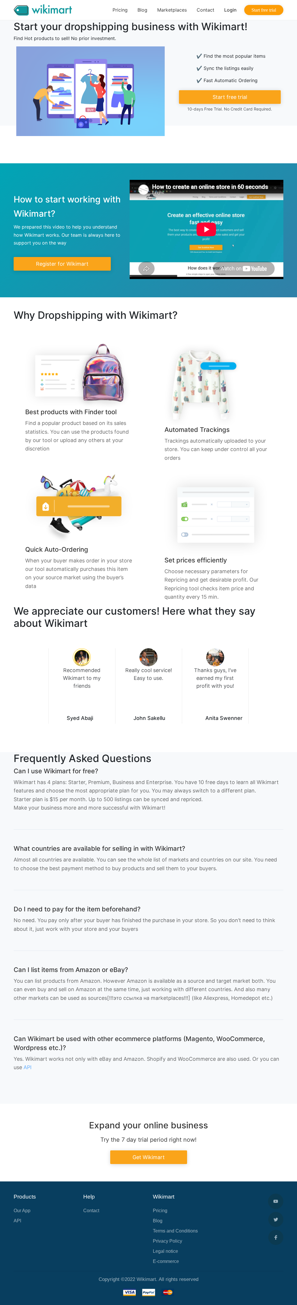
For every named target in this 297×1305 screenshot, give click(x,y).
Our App (22, 1210)
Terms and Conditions (175, 1230)
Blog (142, 10)
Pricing (120, 10)
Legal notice (165, 1251)
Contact (205, 10)
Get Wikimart (149, 1157)
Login (230, 10)
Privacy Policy (167, 1241)
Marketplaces (172, 10)
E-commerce (166, 1261)
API (27, 1067)
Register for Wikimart (62, 264)
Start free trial (263, 10)
